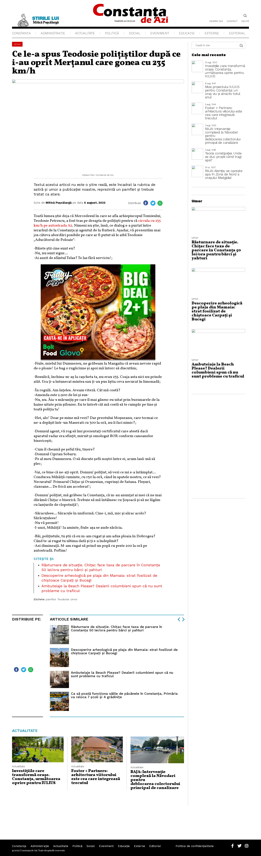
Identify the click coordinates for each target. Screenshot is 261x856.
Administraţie (53, 33)
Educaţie (187, 33)
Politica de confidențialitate (195, 846)
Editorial (237, 33)
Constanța (21, 33)
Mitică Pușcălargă (59, 202)
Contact (232, 21)
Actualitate (85, 33)
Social (134, 33)
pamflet (51, 599)
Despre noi (216, 21)
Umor (17, 44)
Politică (112, 33)
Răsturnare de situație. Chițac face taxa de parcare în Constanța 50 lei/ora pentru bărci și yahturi (100, 567)
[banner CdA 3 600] (98, 358)
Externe (212, 33)
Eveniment (159, 33)
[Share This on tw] (153, 203)
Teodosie (63, 599)
